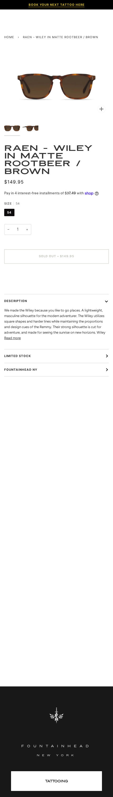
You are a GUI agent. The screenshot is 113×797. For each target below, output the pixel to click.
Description (15, 301)
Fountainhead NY (20, 370)
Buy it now (56, 278)
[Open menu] (12, 19)
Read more (12, 338)
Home (9, 37)
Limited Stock (17, 356)
